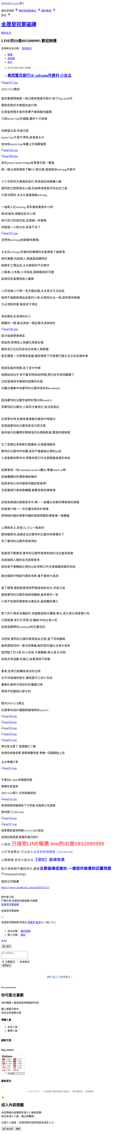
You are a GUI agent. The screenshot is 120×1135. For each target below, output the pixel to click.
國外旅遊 (26, 931)
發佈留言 (6, 965)
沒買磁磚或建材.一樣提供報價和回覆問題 (75, 868)
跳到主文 (6, 33)
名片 (10, 62)
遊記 (23, 935)
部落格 (11, 58)
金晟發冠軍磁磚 (18, 24)
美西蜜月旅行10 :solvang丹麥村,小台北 (39, 75)
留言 (38, 922)
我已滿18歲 (7, 1129)
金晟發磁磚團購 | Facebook (53, 851)
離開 (18, 1129)
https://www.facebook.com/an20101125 (25, 887)
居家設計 (27, 48)
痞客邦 (31, 922)
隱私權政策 (77, 1091)
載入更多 (6, 946)
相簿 (10, 54)
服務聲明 (90, 1091)
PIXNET (36, 1091)
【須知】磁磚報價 (49, 860)
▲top (4, 940)
